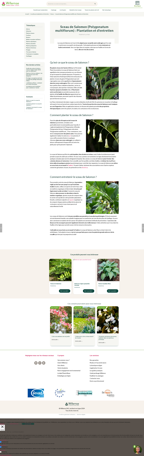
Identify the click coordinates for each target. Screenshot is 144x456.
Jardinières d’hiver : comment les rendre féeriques (34, 83)
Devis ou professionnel (97, 381)
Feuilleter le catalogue (96, 376)
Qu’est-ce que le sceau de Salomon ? (33, 101)
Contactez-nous (95, 378)
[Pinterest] (43, 363)
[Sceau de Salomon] (60, 270)
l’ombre (70, 165)
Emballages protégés (64, 376)
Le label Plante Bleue (64, 373)
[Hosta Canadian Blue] (108, 270)
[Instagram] (40, 363)
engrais (71, 200)
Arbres (28, 29)
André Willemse (62, 363)
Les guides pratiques (96, 370)
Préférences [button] (14, 424)
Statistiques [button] (3, 445)
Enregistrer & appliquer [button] (5, 455)
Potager (28, 50)
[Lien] (10, 4)
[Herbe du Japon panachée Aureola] (84, 270)
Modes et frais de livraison (98, 363)
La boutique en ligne (96, 365)
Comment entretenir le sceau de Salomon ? (34, 108)
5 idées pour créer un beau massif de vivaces (84, 339)
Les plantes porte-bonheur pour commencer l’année (33, 87)
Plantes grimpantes (31, 45)
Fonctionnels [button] (3, 440)
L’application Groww (96, 368)
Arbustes (28, 31)
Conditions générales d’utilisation (67, 414)
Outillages (29, 56)
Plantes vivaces (30, 33)
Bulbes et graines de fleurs (33, 39)
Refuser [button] (2, 424)
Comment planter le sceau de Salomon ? (34, 104)
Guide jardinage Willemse (98, 373)
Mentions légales (81, 414)
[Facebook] (36, 363)
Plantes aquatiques (31, 41)
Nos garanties (94, 360)
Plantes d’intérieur (31, 47)
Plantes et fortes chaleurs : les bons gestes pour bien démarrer (34, 75)
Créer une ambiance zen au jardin (61, 338)
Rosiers (28, 37)
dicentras (85, 167)
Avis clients (61, 365)
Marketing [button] (2, 450)
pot (70, 136)
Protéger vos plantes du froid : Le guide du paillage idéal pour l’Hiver (34, 79)
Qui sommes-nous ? (64, 360)
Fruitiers (28, 35)
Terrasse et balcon (31, 52)
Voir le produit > (64, 291)
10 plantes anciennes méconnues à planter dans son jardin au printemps (108, 339)
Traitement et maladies (32, 54)
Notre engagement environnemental (69, 370)
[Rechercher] (95, 4)
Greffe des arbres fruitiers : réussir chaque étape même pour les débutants (33, 70)
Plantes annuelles (31, 43)
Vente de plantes (63, 368)
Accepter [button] (28, 424)
